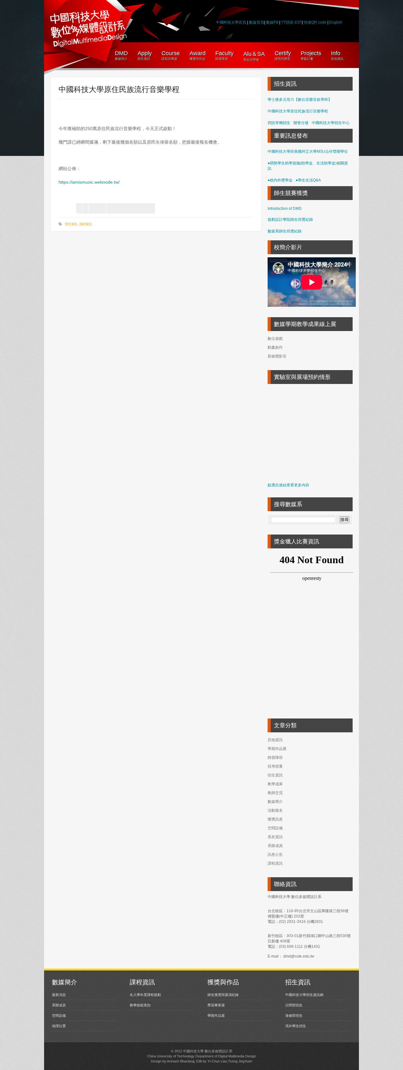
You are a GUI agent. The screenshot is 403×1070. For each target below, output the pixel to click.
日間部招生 (294, 1005)
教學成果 (275, 784)
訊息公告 (275, 854)
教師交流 (275, 793)
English (335, 22)
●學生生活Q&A (308, 180)
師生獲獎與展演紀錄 (223, 995)
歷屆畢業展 (216, 1005)
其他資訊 (275, 740)
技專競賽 (275, 766)
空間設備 (275, 828)
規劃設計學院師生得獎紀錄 (290, 219)
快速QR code (315, 22)
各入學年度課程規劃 (145, 995)
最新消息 (59, 995)
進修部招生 (294, 1015)
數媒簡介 (275, 801)
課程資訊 (85, 224)
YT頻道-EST (291, 22)
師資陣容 (275, 757)
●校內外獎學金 (280, 180)
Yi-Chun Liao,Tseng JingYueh (229, 1061)
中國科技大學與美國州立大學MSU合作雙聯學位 (308, 151)
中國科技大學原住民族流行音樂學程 (298, 111)
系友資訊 (275, 837)
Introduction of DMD (285, 208)
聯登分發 (301, 123)
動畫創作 (275, 347)
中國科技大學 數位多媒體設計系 (207, 1051)
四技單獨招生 (279, 123)
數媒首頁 (256, 22)
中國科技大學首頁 (231, 22)
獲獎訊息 (275, 819)
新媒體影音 (277, 356)
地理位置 (59, 1026)
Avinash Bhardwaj (180, 1061)
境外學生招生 (295, 1026)
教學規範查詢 (140, 1005)
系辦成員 (275, 846)
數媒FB (272, 22)
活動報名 (275, 810)
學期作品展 (277, 749)
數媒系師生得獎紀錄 (285, 231)
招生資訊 (71, 224)
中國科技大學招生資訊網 (304, 995)
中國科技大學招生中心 (330, 123)
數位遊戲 (275, 338)
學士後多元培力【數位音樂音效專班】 (300, 99)
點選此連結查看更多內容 (288, 485)
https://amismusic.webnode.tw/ (90, 182)
